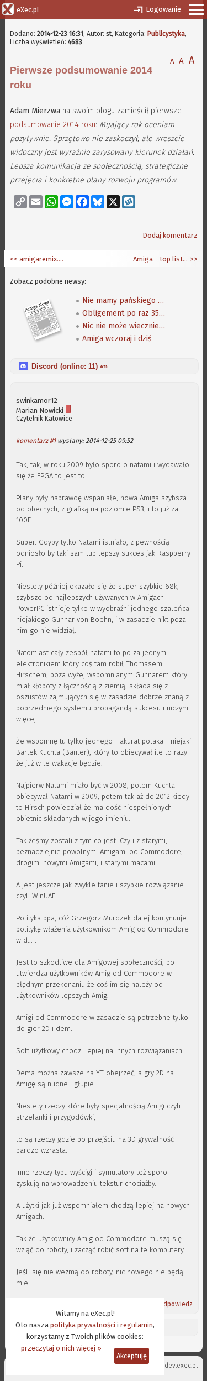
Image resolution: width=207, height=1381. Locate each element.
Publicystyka (166, 34)
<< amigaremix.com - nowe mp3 (37, 259)
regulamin (136, 1325)
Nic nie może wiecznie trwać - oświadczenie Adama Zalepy (123, 326)
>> (193, 259)
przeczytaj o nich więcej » (61, 1348)
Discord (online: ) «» (69, 366)
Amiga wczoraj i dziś (117, 338)
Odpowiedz (175, 1304)
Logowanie (163, 9)
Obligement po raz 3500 (123, 313)
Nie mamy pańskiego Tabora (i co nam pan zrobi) (123, 300)
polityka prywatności (82, 1325)
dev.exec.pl (181, 1365)
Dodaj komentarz (170, 235)
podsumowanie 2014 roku (52, 124)
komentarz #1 (36, 440)
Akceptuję (131, 1356)
